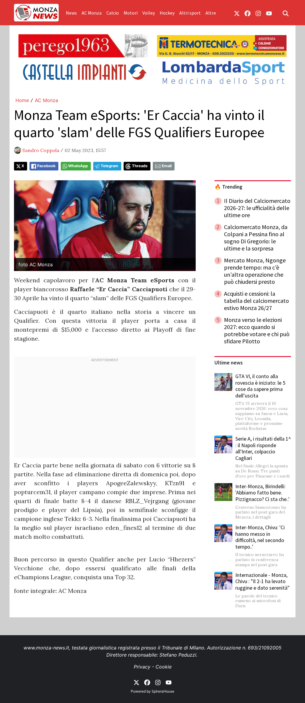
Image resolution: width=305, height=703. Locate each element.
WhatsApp (78, 166)
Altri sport (190, 13)
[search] (285, 13)
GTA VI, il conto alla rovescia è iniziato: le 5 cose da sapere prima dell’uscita (260, 386)
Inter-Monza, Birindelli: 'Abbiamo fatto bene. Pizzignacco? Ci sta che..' (262, 492)
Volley (148, 13)
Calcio (112, 13)
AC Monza (92, 13)
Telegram (109, 166)
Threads (139, 166)
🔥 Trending (228, 187)
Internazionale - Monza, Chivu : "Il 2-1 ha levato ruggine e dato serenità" (262, 581)
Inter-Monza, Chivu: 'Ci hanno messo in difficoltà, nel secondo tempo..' (260, 537)
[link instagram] (258, 13)
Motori (131, 13)
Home (22, 100)
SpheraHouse (163, 691)
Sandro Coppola (40, 150)
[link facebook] (247, 13)
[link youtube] (269, 13)
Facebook (46, 166)
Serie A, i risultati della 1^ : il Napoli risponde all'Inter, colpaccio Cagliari (263, 448)
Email (167, 166)
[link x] (236, 13)
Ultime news (228, 362)
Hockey (167, 13)
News (71, 13)
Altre (211, 13)
